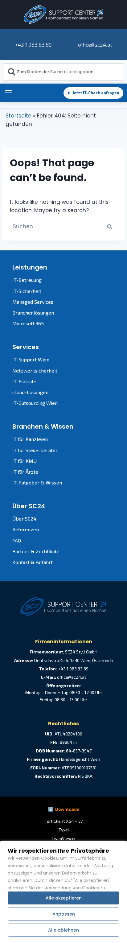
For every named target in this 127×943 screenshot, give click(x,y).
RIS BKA (85, 776)
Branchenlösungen (33, 312)
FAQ (16, 540)
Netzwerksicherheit (34, 370)
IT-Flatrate (24, 381)
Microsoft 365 (28, 323)
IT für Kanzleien (30, 439)
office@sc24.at (94, 44)
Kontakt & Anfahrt (32, 562)
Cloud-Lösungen (30, 392)
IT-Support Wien (30, 359)
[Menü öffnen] (8, 93)
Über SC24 (24, 518)
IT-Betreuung (27, 280)
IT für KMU (24, 461)
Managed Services (32, 302)
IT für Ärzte (25, 472)
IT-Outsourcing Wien (35, 403)
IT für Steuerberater (35, 450)
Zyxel (63, 829)
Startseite (18, 115)
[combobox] (63, 71)
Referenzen (25, 529)
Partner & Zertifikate (35, 551)
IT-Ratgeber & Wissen (37, 482)
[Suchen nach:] (63, 226)
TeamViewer (63, 838)
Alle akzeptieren (64, 898)
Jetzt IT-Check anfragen (93, 92)
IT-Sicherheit (26, 291)
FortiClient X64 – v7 (64, 821)
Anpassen (63, 914)
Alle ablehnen (63, 930)
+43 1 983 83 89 (33, 44)
